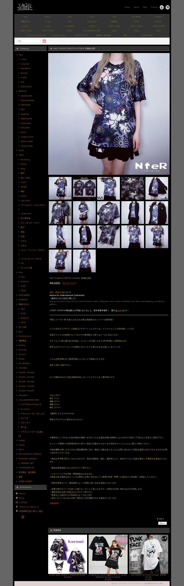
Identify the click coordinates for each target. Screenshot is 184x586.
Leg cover (25, 200)
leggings (25, 114)
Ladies (114, 31)
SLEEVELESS (26, 86)
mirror (24, 196)
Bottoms (48, 17)
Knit (22, 82)
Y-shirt (23, 77)
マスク (23, 241)
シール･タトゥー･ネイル (31, 258)
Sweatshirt (25, 68)
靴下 (23, 227)
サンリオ (24, 418)
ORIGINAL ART (27, 463)
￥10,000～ (70, 31)
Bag (23, 168)
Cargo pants (26, 146)
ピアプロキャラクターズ (31, 404)
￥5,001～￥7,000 (26, 31)
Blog (145, 7)
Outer (70, 17)
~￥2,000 (92, 26)
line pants (25, 127)
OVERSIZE (158, 17)
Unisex (136, 31)
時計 (23, 191)
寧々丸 (23, 427)
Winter (47, 26)
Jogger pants (27, 137)
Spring (136, 21)
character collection (58, 35)
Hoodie (24, 73)
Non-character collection (36, 35)
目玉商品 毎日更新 (103, 35)
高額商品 (114, 21)
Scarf (23, 182)
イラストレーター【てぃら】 (33, 413)
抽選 (125, 35)
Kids (114, 17)
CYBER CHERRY (147, 35)
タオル (23, 245)
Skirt (23, 109)
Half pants (25, 105)
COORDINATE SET (80, 35)
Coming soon (92, 21)
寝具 (23, 232)
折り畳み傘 (25, 218)
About (136, 7)
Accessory (25, 159)
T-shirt (23, 59)
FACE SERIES (136, 17)
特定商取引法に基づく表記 (31, 511)
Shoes (23, 164)
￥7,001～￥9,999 (48, 31)
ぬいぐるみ (25, 178)
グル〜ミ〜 (25, 422)
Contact (154, 7)
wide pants (26, 123)
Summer (158, 21)
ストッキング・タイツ (30, 223)
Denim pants (27, 141)
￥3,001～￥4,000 (136, 26)
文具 (23, 236)
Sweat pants (26, 96)
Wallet (24, 187)
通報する (162, 523)
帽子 (23, 173)
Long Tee (25, 64)
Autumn (25, 26)
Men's (158, 31)
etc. (22, 263)
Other (92, 17)
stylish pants (26, 118)
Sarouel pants (27, 100)
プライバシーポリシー (29, 507)
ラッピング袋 (26, 268)
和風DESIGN (25, 21)
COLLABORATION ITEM (92, 31)
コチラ (120, 310)
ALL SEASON (69, 26)
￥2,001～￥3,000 (114, 26)
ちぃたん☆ (25, 409)
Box (70, 21)
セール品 (48, 21)
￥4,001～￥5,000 (158, 26)
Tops (25, 17)
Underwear (26, 213)
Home (127, 7)
